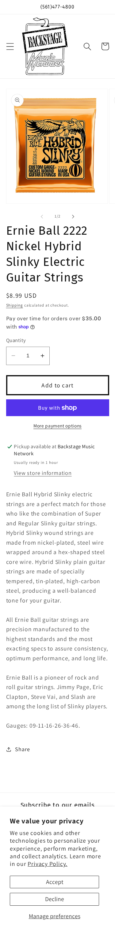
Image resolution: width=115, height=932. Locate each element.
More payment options (57, 426)
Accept (54, 882)
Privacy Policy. (47, 864)
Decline (54, 899)
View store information (42, 472)
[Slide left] (42, 216)
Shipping (14, 305)
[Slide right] (73, 216)
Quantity (16, 340)
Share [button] (22, 749)
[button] (10, 46)
